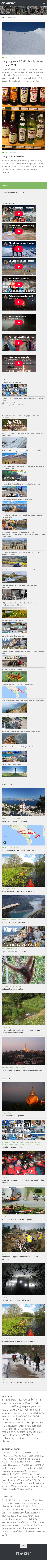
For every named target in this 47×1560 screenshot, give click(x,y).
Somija (35, 1477)
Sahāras (16, 1528)
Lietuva (4, 1471)
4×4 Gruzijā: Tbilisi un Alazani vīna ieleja (17, 1219)
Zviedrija (37, 1144)
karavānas (15, 1413)
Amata (4, 1380)
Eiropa (42, 1456)
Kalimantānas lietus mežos (12, 989)
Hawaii (36, 1513)
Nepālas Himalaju (6, 1525)
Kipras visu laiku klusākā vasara (13, 636)
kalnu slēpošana (34, 1409)
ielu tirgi (7, 1409)
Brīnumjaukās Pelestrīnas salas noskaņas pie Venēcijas (21, 731)
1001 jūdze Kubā (27, 1500)
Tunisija (5, 1483)
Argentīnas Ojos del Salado (27, 1503)
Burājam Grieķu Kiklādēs (32, 1509)
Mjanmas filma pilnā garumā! (13, 1116)
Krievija (10, 1468)
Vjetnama (6, 1486)
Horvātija (5, 818)
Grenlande (20, 1458)
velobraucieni (15, 1435)
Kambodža (13, 1465)
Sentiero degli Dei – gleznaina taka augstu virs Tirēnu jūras (23, 700)
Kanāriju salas (33, 1516)
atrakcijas (17, 1403)
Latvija (4, 889)
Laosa (20, 1468)
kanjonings (7, 1413)
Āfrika (38, 1486)
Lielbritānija (38, 1468)
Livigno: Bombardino (13, 156)
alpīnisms (10, 1399)
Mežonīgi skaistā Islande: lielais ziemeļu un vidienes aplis (22, 570)
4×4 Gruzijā (5, 716)
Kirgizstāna (27, 1465)
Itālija (4, 58)
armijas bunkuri (7, 1403)
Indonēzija (6, 986)
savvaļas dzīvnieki (16, 1426)
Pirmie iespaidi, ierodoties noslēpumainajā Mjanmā (22, 1070)
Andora (22, 1453)
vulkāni (19, 1438)
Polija (23, 1477)
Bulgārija (25, 1456)
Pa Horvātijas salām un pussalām (14, 821)
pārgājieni (33, 1422)
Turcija (11, 1483)
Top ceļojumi (16, 818)
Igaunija (19, 1462)
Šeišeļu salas (21, 1144)
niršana (31, 1419)
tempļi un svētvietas (22, 1428)
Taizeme (4, 1480)
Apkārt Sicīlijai (13, 1503)
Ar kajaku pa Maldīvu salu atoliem (14, 669)
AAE (3, 1453)
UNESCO (38, 1432)
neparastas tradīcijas (14, 1419)
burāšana (26, 1403)
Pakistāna (12, 1477)
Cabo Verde (34, 1456)
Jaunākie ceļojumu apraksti (11, 382)
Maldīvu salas (19, 1471)
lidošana (4, 1416)
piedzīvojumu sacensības (13, 1422)
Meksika (37, 1142)
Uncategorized (27, 1483)
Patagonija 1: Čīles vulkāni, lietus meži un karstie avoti (21, 484)
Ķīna (17, 1489)
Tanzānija (13, 1480)
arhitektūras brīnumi (28, 1399)
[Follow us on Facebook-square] (17, 1553)
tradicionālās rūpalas (13, 1431)
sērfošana (5, 1429)
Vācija (30, 1144)
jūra (14, 1409)
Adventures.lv (8, 3)
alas (3, 1399)
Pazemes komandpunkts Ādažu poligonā (17, 1300)
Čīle (3, 1489)
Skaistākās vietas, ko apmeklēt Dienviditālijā (17, 684)
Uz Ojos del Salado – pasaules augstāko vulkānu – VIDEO (21, 451)
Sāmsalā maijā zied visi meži (11, 764)
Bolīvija (17, 1455)
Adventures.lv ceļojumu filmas (12, 620)
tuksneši (30, 1432)
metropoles (13, 1416)
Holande (5, 1462)
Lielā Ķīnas (29, 1519)
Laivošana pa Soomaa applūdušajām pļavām (17, 499)
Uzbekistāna (39, 1483)
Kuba (15, 1468)
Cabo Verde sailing (10, 1513)
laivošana (38, 1412)
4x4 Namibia (16, 1500)
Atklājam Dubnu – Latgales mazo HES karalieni (20, 891)
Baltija (12, 1456)
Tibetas (25, 1528)
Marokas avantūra (11, 1522)
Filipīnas (12, 1142)
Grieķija (20, 1142)
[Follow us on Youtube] (25, 1553)
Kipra (4, 949)
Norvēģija (5, 920)
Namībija (31, 1474)
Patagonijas (22, 1525)
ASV (36, 1452)
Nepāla (4, 1144)
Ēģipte (8, 1489)
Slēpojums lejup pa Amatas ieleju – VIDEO (18, 1382)
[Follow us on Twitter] (21, 1553)
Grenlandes (26, 1512)
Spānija (41, 1477)
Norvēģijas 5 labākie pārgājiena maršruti (17, 922)
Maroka (27, 1471)
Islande (37, 1462)
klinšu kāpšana (26, 1413)
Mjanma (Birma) (7, 1067)
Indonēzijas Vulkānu (13, 1515)
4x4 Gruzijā (7, 1500)
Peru (18, 1477)
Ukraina (17, 1483)
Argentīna (29, 1453)
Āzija (42, 1486)
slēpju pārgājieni (33, 1425)
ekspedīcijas (28, 1406)
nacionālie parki (29, 1416)
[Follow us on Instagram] (29, 1553)
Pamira (14, 1525)
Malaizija (10, 1471)
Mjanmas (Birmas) (32, 1522)
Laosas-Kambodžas (11, 1519)
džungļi (17, 1406)
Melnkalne (6, 1474)
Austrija (5, 1142)
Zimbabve (25, 1486)
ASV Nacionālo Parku (20, 1504)
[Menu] (44, 3)
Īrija (25, 1142)
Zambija (19, 1486)
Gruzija (4, 1217)
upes (4, 1435)
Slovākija (28, 1477)
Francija (11, 1459)
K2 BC (25, 1516)
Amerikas (16, 1453)
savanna (5, 1426)
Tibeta (21, 1480)
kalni (21, 1409)
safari (42, 1423)
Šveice (32, 1489)
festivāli (38, 1406)
